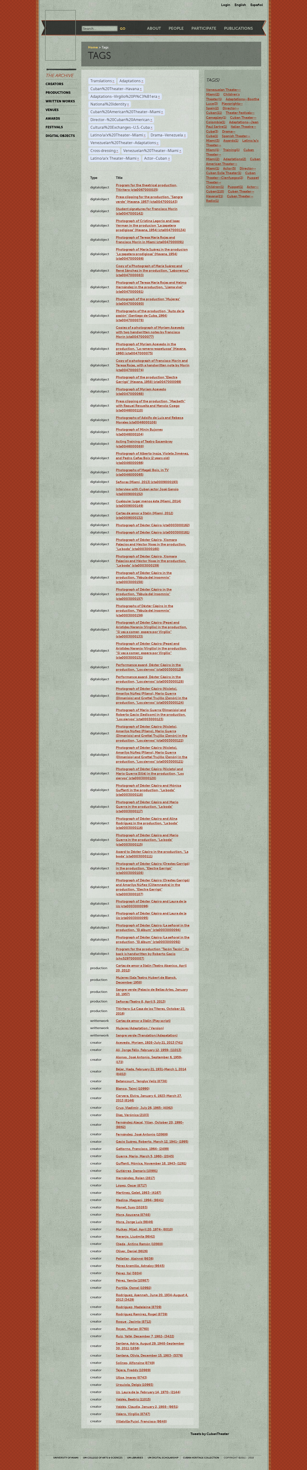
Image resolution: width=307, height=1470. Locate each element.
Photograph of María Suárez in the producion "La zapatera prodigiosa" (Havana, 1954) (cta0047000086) (152, 254)
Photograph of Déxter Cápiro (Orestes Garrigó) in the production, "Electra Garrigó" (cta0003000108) (152, 868)
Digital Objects (60, 136)
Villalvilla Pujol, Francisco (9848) (141, 1421)
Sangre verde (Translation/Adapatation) (146, 1035)
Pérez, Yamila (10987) (132, 1280)
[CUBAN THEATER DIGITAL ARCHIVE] (56, 16)
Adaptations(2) (234, 159)
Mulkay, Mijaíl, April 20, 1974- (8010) (144, 1229)
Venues (52, 110)
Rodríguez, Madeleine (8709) (138, 1307)
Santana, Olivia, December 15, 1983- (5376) (149, 1355)
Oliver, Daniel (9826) (132, 1251)
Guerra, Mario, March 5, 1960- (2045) (145, 1156)
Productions (58, 92)
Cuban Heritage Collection (201, 1457)
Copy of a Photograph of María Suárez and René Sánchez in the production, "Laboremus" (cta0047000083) (152, 270)
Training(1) (231, 150)
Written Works (60, 101)
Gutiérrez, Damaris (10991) (137, 1171)
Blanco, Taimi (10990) (132, 1088)
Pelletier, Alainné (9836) (135, 1258)
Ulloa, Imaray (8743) (131, 1377)
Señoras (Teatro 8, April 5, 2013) (140, 1001)
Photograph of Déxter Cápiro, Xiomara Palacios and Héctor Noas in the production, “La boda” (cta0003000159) (151, 561)
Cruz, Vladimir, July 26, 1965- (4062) (144, 1108)
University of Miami (65, 1457)
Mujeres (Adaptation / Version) (140, 1028)
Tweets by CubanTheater (209, 1434)
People (176, 28)
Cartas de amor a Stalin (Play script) (143, 1021)
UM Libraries (135, 1457)
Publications (238, 28)
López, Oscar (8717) (131, 1185)
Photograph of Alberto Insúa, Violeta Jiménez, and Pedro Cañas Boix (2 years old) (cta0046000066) (152, 458)
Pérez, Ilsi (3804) (129, 1273)
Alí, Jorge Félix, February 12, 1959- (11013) (148, 1050)
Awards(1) (230, 140)
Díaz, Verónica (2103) (132, 1115)
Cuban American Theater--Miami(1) (233, 163)
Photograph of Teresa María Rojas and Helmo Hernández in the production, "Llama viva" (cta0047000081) (151, 287)
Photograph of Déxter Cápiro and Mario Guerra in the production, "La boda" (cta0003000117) (147, 806)
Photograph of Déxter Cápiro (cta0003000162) (153, 525)
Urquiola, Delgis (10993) (134, 1385)
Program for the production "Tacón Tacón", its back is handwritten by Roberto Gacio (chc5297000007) (152, 953)
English (240, 5)
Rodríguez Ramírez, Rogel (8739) (141, 1314)
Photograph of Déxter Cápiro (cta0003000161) (152, 532)
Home (93, 47)
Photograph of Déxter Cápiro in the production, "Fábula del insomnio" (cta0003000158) (144, 577)
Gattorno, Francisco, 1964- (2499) (142, 1149)
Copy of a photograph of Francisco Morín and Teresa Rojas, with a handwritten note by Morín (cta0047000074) (152, 365)
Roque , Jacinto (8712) (133, 1322)
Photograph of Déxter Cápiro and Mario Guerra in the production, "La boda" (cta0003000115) (147, 839)
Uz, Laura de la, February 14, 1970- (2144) (148, 1392)
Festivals (54, 127)
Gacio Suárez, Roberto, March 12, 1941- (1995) (152, 1141)
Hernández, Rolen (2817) (135, 1178)
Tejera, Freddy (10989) (133, 1370)
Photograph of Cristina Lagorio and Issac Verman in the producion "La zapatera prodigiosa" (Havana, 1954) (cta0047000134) (151, 225)
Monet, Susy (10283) (132, 1207)
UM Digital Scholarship (163, 1457)
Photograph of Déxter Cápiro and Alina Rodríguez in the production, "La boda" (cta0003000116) (147, 823)
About (154, 28)
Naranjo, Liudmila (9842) (135, 1236)
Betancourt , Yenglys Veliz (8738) (141, 1081)
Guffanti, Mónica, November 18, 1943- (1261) (151, 1163)
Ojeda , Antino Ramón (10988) (139, 1244)
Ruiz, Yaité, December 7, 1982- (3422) (145, 1336)
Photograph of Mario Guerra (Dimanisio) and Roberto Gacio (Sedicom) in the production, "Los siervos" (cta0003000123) (151, 714)
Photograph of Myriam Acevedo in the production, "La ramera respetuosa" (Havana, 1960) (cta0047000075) (151, 348)
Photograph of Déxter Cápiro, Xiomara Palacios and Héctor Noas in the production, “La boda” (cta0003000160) (151, 544)
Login (225, 5)
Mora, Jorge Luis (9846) (134, 1222)
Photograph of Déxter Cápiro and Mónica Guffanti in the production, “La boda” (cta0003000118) (148, 790)
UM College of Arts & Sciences (103, 1457)
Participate (203, 28)
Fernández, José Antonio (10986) (142, 1134)
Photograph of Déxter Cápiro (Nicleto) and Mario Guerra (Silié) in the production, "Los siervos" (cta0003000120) (150, 773)
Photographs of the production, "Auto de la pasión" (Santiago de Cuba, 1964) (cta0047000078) (150, 315)
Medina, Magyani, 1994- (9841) (140, 1200)
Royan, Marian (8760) (132, 1329)
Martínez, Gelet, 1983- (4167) (138, 1193)
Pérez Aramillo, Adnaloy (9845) (140, 1266)
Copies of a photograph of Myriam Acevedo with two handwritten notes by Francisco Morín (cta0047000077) (150, 332)
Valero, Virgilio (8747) (133, 1414)
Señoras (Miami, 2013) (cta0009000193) (147, 482)
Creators (54, 84)
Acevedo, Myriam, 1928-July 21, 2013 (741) (149, 1042)
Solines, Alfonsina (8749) (135, 1363)
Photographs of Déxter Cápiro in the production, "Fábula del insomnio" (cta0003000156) (144, 610)
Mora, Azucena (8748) (133, 1215)
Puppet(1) (235, 187)
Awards (53, 118)
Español (256, 5)
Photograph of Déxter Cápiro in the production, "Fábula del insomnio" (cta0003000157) (144, 594)
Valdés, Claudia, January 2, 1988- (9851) (147, 1407)
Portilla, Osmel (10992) (133, 1288)
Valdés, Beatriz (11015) (133, 1399)
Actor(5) (229, 168)
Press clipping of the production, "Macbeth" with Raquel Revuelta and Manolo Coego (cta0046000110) (150, 405)
